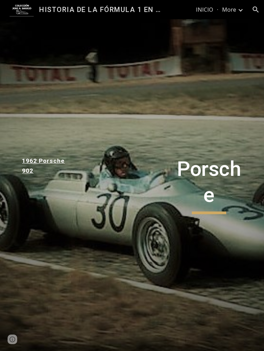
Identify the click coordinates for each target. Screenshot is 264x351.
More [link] (229, 9)
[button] (256, 9)
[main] (45, 165)
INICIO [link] (204, 9)
